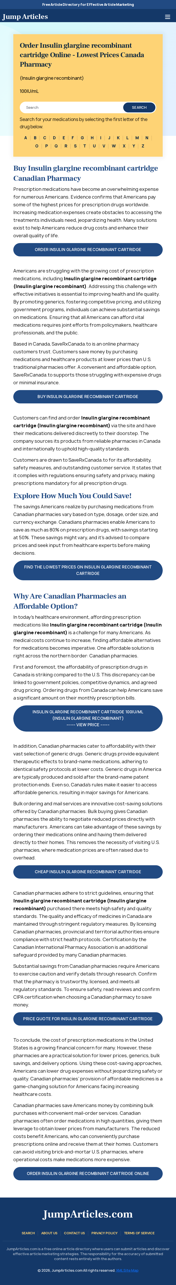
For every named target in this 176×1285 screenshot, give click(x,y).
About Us (49, 1233)
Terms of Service (139, 1233)
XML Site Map (127, 1270)
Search (139, 107)
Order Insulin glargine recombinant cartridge (88, 249)
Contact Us (74, 1233)
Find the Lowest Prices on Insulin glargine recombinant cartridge (88, 570)
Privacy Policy (104, 1233)
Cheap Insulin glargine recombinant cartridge (88, 872)
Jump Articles (25, 16)
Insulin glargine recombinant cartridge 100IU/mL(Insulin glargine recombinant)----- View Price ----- (88, 718)
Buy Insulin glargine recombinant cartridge (88, 396)
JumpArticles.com (88, 1214)
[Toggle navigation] (167, 17)
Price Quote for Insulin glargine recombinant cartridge (88, 1019)
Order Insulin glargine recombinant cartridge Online (88, 1173)
